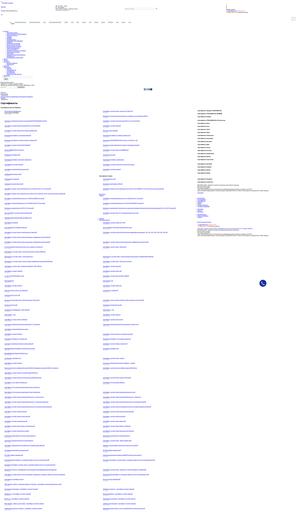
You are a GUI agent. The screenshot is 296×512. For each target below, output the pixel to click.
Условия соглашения (203, 206)
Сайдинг (9, 37)
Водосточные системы (13, 45)
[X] (151, 89)
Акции (5, 59)
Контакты (200, 212)
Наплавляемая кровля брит (15, 57)
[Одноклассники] (147, 89)
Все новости (4, 94)
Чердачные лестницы (13, 52)
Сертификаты (11, 71)
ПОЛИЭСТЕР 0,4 (11, 39)
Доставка (6, 61)
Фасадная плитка (12, 35)
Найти (6, 79)
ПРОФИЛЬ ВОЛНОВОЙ (13, 43)
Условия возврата (202, 205)
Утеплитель (10, 53)
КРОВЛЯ (9, 38)
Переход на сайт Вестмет (14, 74)
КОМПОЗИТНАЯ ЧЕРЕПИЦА (15, 41)
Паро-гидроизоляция (13, 48)
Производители (11, 70)
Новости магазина (7, 85)
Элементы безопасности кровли (16, 50)
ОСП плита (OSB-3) (12, 49)
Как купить (102, 194)
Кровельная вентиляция (14, 46)
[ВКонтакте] (145, 89)
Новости (9, 68)
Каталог (6, 31)
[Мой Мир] (149, 89)
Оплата (6, 60)
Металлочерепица (202, 216)
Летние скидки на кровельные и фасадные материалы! (17, 96)
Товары (101, 195)
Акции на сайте (30, 85)
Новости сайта (19, 85)
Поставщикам (11, 73)
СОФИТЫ (9, 42)
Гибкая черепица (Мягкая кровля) (16, 34)
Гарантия (6, 66)
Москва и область (12, 63)
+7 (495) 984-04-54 (231, 11)
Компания (200, 192)
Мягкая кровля (201, 214)
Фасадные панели (12, 32)
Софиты (199, 217)
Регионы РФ (10, 64)
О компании (7, 67)
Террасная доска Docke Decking (16, 55)
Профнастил (10, 56)
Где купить (7, 75)
